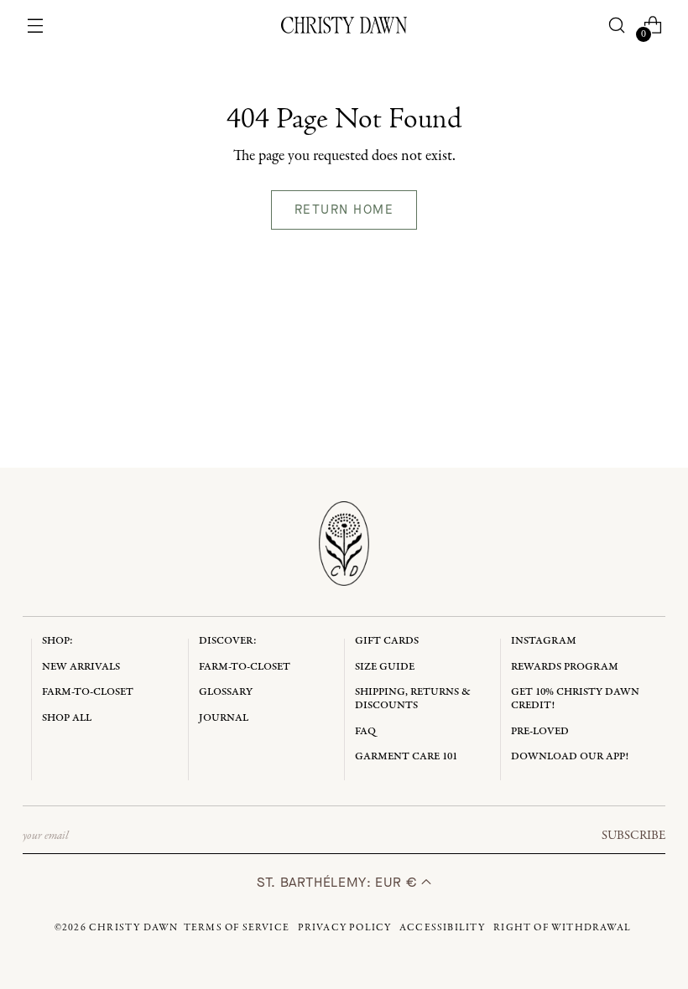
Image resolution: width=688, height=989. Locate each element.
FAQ (365, 731)
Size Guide (384, 667)
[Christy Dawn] (344, 25)
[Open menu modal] (35, 25)
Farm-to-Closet (87, 692)
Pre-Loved (540, 731)
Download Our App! (569, 756)
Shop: (57, 641)
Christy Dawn (133, 928)
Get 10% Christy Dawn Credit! (575, 698)
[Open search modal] (616, 25)
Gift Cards (387, 641)
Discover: (228, 641)
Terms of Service (236, 928)
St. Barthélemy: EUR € (339, 882)
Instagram (543, 641)
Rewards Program (564, 667)
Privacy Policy (345, 928)
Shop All (66, 718)
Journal (223, 718)
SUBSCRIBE (633, 835)
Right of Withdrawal (562, 928)
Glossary (226, 692)
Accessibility (442, 928)
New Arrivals (81, 667)
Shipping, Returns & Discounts (413, 698)
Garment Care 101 (406, 756)
